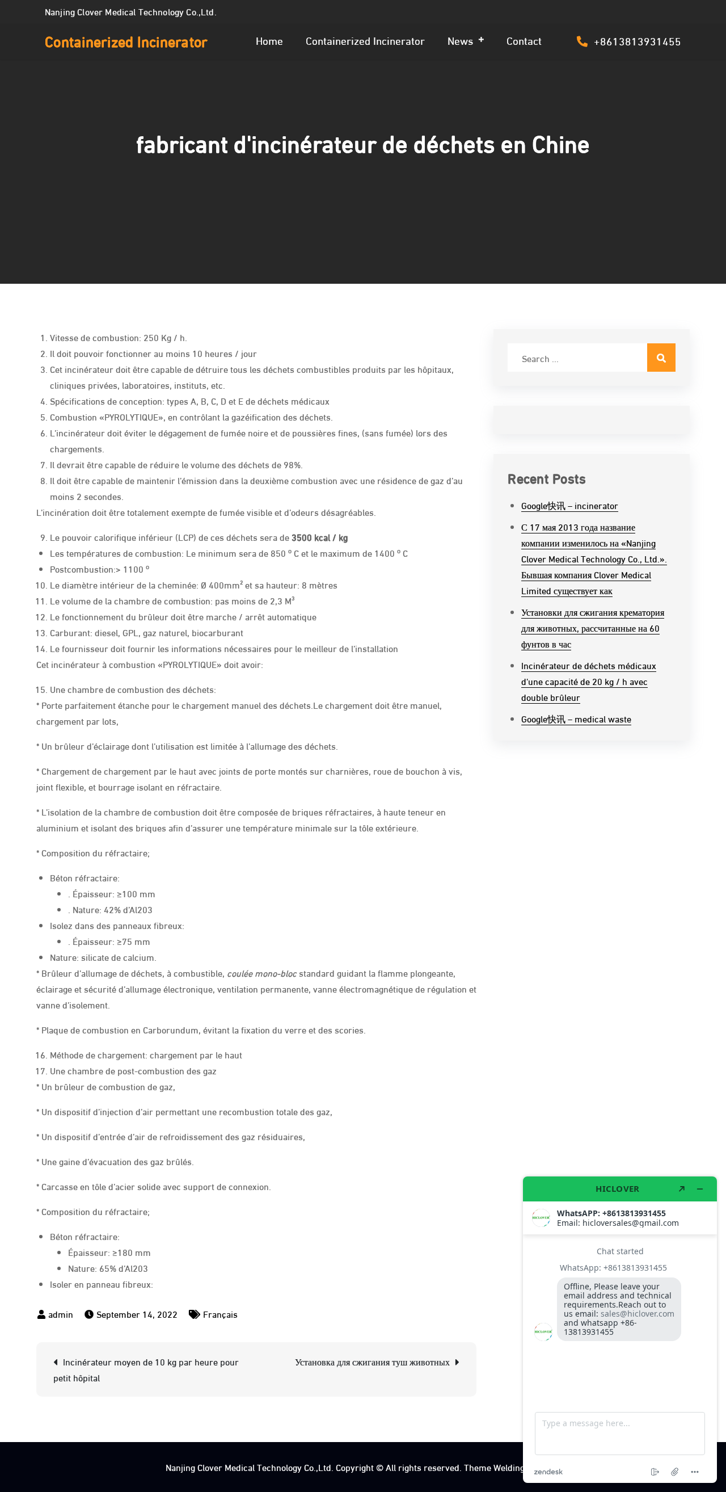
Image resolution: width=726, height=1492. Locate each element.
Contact (524, 40)
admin (60, 1313)
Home (269, 40)
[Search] (661, 357)
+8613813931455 (637, 40)
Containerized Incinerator (126, 40)
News (460, 40)
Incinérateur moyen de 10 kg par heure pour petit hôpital (146, 1369)
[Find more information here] (620, 1329)
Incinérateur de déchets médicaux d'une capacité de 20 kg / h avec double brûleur (588, 680)
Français (220, 1313)
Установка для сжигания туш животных (372, 1361)
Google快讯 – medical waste (576, 718)
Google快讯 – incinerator (569, 504)
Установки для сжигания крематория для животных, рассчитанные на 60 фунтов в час (592, 627)
